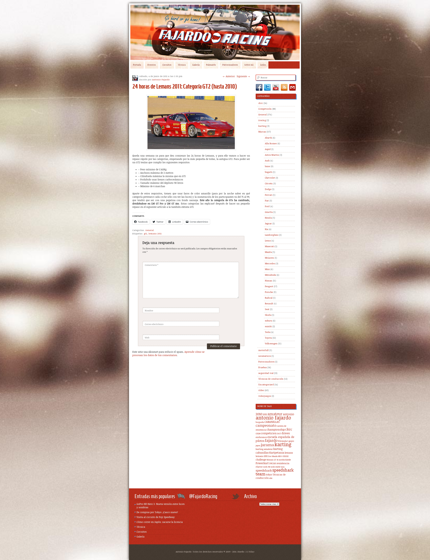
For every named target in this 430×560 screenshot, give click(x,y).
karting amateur (264, 449)
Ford (267, 206)
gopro (291, 441)
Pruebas (262, 367)
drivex (286, 433)
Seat (267, 309)
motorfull (263, 350)
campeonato (266, 426)
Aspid (268, 149)
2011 (265, 414)
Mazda (268, 252)
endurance (261, 437)
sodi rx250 (275, 467)
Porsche (269, 292)
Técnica (182, 65)
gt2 (145, 234)
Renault (269, 303)
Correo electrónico (154, 324)
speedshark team (275, 472)
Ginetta (269, 212)
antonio (288, 414)
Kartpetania (276, 452)
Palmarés (211, 65)
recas (272, 463)
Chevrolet (270, 178)
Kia (266, 229)
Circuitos (166, 65)
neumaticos (264, 356)
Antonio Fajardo (161, 80)
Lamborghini (271, 235)
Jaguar (268, 223)
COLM (258, 434)
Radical (269, 298)
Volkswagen (271, 343)
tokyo (269, 474)
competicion (269, 433)
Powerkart (262, 463)
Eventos (151, 65)
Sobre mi (248, 65)
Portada (137, 65)
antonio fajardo (273, 418)
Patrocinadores (230, 65)
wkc (270, 478)
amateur (274, 414)
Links (263, 65)
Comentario (151, 265)
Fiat (267, 201)
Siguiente (243, 76)
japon (258, 446)
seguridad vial (265, 373)
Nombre (149, 311)
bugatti (268, 172)
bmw (267, 166)
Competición (265, 109)
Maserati (269, 246)
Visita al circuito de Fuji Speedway (156, 517)
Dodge (268, 189)
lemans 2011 (155, 234)
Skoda (268, 315)
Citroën (269, 183)
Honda (268, 218)
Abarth (268, 138)
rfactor (259, 467)
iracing (262, 120)
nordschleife (285, 460)
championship (276, 429)
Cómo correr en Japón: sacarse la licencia (160, 522)
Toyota (268, 338)
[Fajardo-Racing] (215, 32)
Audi (267, 161)
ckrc (260, 103)
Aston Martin (272, 155)
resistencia (282, 463)
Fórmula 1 (283, 441)
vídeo (261, 390)
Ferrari (268, 195)
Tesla (267, 332)
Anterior (229, 76)
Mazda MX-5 (277, 456)
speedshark (264, 470)
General (149, 230)
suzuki (268, 326)
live (269, 456)
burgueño (260, 422)
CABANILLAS (272, 422)
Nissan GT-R (272, 460)
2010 (259, 414)
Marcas (262, 132)
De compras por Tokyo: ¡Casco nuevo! (157, 512)
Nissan (268, 281)
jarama (267, 445)
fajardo (271, 440)
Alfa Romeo (271, 143)
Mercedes (270, 263)
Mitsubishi (270, 275)
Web (147, 338)
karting (262, 126)
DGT (279, 434)
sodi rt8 (266, 467)
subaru (268, 321)
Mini (267, 269)
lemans (289, 452)
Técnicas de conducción (271, 379)
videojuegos (264, 396)
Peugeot (269, 286)
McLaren (269, 258)
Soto (283, 467)
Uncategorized (266, 384)
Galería (196, 65)
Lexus (268, 241)
